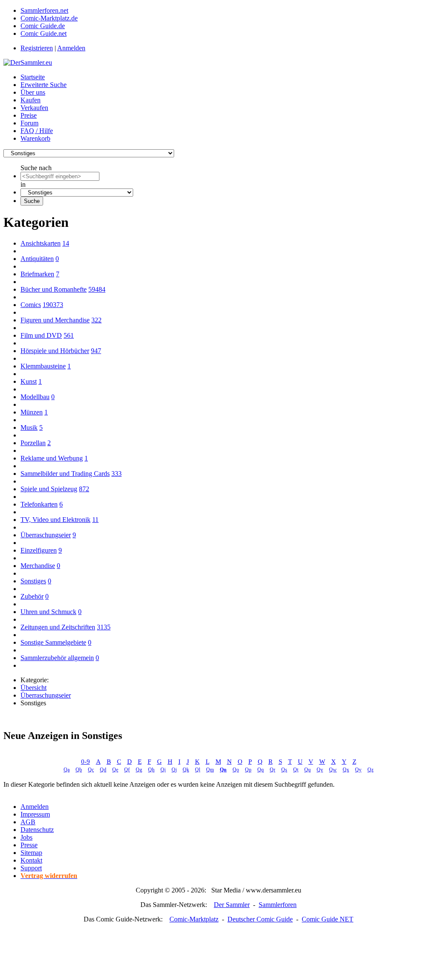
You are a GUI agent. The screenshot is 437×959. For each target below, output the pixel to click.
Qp (248, 770)
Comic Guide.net (43, 33)
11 (95, 519)
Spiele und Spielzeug (48, 489)
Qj (174, 770)
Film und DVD (41, 335)
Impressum (35, 814)
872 (84, 489)
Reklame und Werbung (51, 458)
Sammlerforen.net (44, 10)
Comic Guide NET (327, 919)
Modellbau (35, 396)
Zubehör (32, 596)
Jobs (26, 837)
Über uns (32, 92)
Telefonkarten (39, 504)
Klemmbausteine (43, 366)
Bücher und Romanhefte (53, 289)
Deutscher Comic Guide (260, 919)
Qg (139, 770)
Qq (260, 770)
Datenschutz (37, 829)
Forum (29, 123)
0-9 (85, 761)
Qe (115, 770)
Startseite (32, 77)
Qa (67, 770)
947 (96, 350)
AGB (27, 822)
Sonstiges (33, 581)
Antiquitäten (37, 258)
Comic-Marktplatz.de (49, 18)
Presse (29, 845)
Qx (346, 770)
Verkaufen (34, 107)
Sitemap (31, 852)
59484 (96, 289)
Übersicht (33, 687)
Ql (197, 770)
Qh (151, 770)
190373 (53, 304)
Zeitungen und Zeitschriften (57, 627)
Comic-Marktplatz (193, 919)
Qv (320, 770)
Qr (272, 770)
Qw (333, 770)
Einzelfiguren (38, 550)
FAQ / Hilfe (36, 130)
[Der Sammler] (27, 62)
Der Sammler (232, 904)
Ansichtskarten (40, 243)
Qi (163, 770)
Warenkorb (35, 138)
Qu (307, 770)
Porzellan (33, 442)
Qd (103, 770)
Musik (29, 427)
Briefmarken (37, 274)
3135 (104, 627)
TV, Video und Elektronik (55, 519)
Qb (79, 770)
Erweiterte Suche (43, 84)
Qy (358, 770)
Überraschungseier (45, 535)
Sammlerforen (278, 904)
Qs (284, 770)
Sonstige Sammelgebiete (53, 642)
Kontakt (31, 860)
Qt (295, 770)
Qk (186, 770)
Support (31, 868)
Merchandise (37, 565)
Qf (127, 770)
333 (116, 473)
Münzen (31, 412)
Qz (370, 770)
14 (65, 243)
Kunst (28, 381)
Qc (91, 770)
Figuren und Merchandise (55, 320)
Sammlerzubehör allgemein (57, 657)
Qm (210, 770)
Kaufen (30, 100)
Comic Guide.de (42, 25)
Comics (30, 304)
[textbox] (59, 176)
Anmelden (71, 48)
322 (96, 320)
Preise (28, 115)
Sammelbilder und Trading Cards (65, 473)
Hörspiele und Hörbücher (54, 350)
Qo (236, 770)
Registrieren (36, 48)
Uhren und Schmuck (48, 611)
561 (69, 335)
